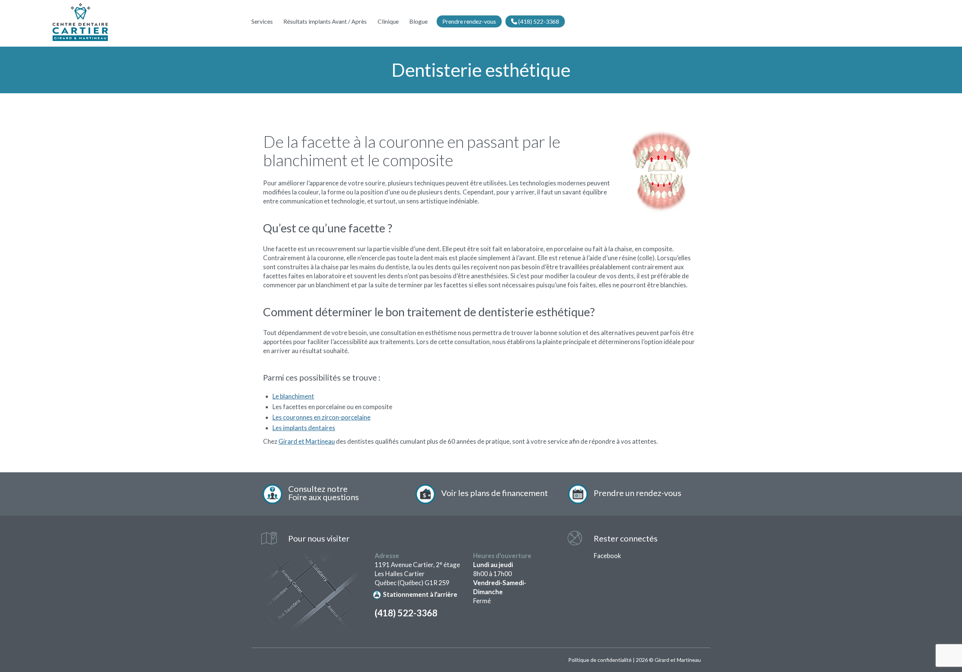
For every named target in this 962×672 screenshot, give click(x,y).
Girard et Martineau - (80, 22)
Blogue (418, 21)
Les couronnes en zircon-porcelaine (321, 417)
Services (262, 21)
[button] (633, 494)
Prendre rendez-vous (469, 21)
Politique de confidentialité (600, 660)
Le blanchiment (293, 396)
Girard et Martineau (306, 441)
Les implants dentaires (303, 428)
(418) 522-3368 (538, 21)
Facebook (607, 556)
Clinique (388, 21)
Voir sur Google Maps (311, 591)
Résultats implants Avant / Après (325, 21)
